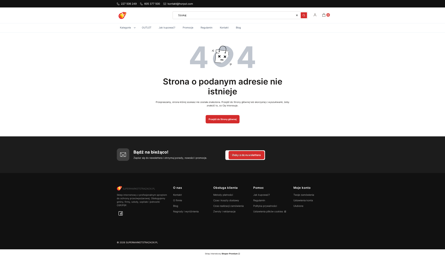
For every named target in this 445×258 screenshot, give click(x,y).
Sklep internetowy (221, 253)
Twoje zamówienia (303, 194)
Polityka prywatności (265, 205)
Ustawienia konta (303, 200)
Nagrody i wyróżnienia (186, 211)
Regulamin (259, 200)
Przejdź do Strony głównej (223, 119)
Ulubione (298, 205)
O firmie (177, 200)
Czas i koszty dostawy (226, 200)
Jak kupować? (261, 194)
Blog (175, 205)
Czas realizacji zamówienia (228, 205)
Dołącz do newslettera (246, 155)
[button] (304, 15)
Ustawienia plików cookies (268, 211)
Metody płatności (223, 194)
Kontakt (177, 194)
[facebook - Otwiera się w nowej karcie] (120, 213)
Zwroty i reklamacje (224, 211)
